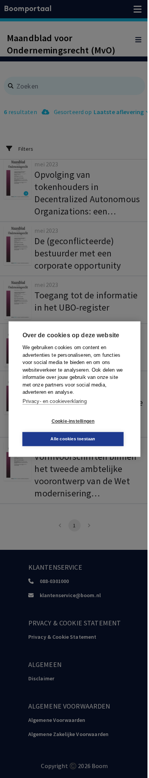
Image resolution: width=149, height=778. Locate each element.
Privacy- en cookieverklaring (55, 401)
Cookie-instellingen (73, 421)
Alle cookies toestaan (72, 439)
